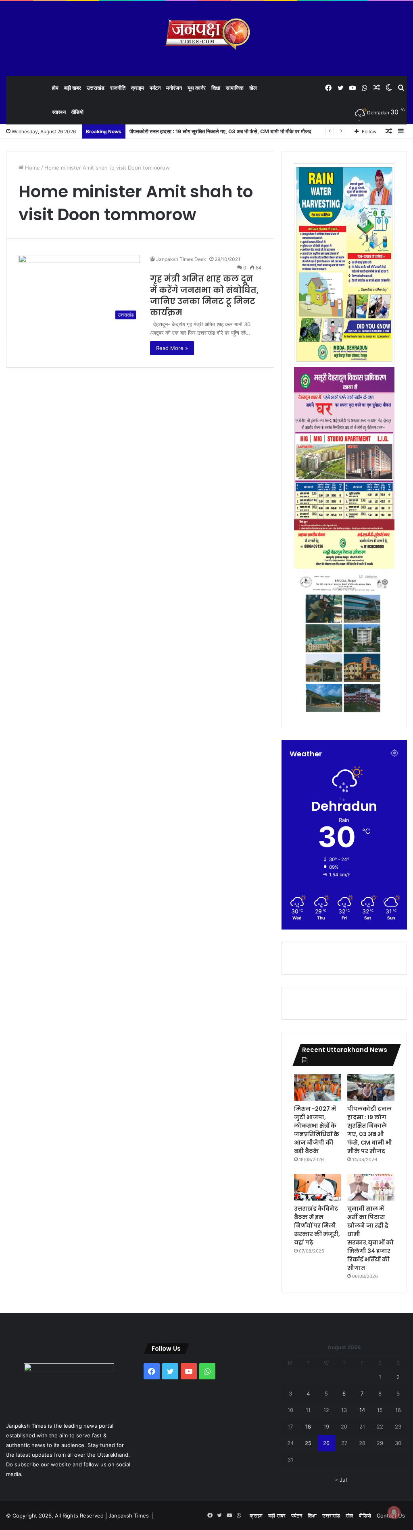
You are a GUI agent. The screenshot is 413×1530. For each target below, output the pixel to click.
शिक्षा (215, 88)
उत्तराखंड (95, 88)
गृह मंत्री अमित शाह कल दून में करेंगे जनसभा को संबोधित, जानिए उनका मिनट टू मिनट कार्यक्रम (204, 295)
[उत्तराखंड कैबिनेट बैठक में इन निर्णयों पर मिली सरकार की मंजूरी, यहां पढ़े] (317, 1187)
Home (31, 167)
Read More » (172, 348)
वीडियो (77, 112)
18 (308, 1426)
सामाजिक (235, 88)
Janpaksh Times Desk (181, 259)
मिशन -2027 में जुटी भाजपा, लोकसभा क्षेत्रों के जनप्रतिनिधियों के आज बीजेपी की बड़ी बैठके (316, 1130)
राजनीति (117, 88)
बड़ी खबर (72, 88)
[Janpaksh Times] (206, 34)
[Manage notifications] (394, 1512)
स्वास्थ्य (59, 112)
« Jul (341, 1479)
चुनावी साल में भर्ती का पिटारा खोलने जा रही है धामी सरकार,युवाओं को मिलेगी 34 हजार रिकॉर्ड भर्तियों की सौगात (370, 1238)
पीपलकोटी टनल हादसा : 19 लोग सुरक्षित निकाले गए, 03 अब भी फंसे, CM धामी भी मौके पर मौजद (221, 131)
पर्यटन (155, 88)
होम (55, 88)
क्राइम (137, 88)
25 (308, 1443)
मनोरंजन (174, 88)
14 (362, 1410)
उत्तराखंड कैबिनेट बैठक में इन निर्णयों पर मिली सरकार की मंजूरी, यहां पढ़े (317, 1225)
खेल (253, 88)
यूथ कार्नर (197, 88)
